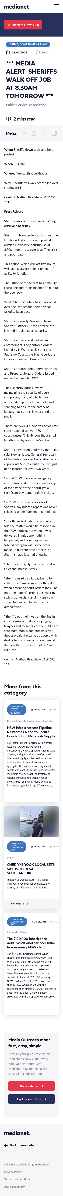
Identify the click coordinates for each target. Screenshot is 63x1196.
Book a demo (29, 1086)
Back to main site (22, 1145)
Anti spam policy (14, 1187)
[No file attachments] (34, 133)
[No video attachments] (54, 133)
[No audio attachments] (44, 133)
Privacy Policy (13, 1172)
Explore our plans (29, 1099)
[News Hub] (17, 6)
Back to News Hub (26, 24)
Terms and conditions (17, 1179)
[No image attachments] (24, 133)
